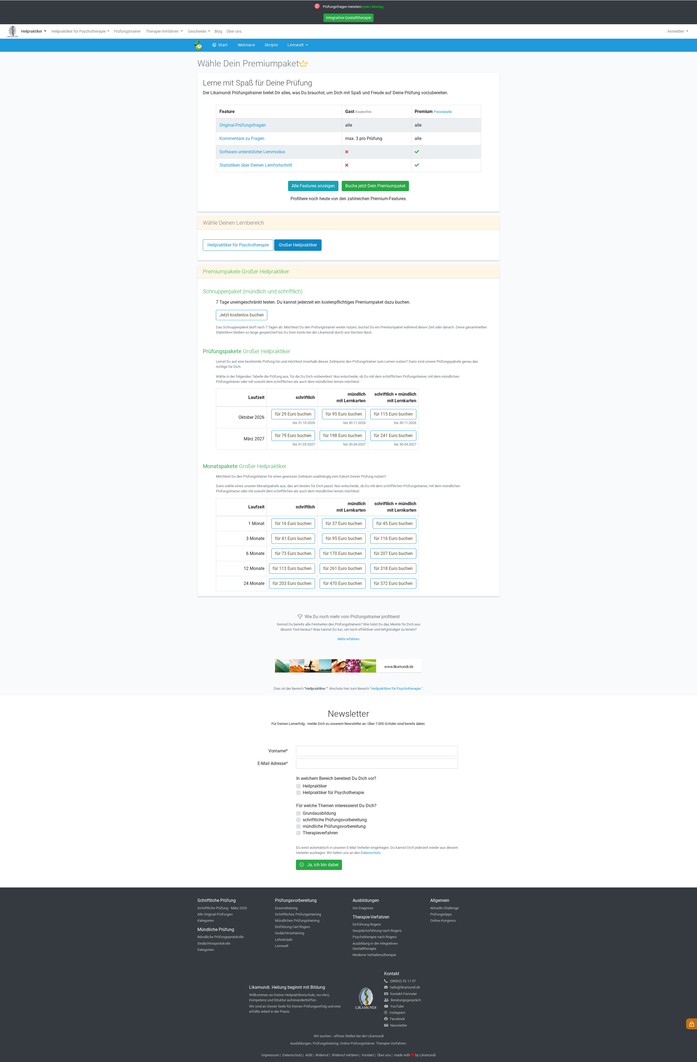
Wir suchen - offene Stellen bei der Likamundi (349, 1036)
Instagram (397, 1013)
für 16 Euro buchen (293, 523)
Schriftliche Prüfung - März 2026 (222, 908)
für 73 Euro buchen (293, 553)
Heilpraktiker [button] (32, 31)
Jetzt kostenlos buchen (241, 315)
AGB (308, 1055)
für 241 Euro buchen (393, 435)
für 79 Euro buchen (293, 435)
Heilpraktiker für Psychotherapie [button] (78, 31)
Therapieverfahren (320, 832)
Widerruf (322, 1055)
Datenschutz (370, 853)
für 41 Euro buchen (293, 538)
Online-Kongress (443, 920)
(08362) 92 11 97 (403, 981)
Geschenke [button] (197, 31)
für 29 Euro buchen (293, 414)
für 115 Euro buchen (393, 414)
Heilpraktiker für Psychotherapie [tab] (238, 245)
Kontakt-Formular (403, 994)
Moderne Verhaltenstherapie (374, 955)
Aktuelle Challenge (444, 908)
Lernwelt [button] (296, 45)
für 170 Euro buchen (342, 553)
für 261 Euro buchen (342, 568)
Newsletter (398, 1025)
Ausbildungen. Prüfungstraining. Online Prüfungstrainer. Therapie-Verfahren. (348, 1043)
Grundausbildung (319, 813)
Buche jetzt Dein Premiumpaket (375, 185)
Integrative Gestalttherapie (348, 18)
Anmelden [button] (676, 31)
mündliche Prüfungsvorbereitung (334, 826)
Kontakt (368, 1055)
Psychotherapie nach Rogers (375, 937)
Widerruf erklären (345, 1055)
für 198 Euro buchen (342, 435)
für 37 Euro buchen (344, 523)
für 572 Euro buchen (393, 583)
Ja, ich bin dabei (322, 864)
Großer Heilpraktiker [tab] (298, 245)
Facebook (397, 1019)
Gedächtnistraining (289, 933)
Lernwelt (281, 946)
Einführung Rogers (367, 924)
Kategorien (205, 920)
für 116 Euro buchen (393, 538)
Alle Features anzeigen (313, 185)
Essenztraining (286, 908)
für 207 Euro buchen (393, 553)
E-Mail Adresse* (273, 763)
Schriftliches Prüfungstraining (298, 914)
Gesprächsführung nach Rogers (377, 931)
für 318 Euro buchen (393, 568)
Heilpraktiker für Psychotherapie (333, 792)
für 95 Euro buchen (344, 414)
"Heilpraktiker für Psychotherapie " (396, 688)
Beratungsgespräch (406, 1000)
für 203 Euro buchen (292, 583)
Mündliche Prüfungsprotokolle (220, 937)
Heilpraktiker (315, 786)
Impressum (270, 1055)
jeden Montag (372, 7)
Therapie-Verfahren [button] (162, 31)
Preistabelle (443, 112)
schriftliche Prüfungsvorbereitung (335, 819)
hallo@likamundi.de (405, 987)
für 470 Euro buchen (342, 583)
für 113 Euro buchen (292, 568)
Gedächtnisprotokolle (213, 943)
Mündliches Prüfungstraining (297, 920)
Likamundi (428, 1055)
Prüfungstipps (441, 914)
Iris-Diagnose (363, 908)
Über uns (384, 1055)
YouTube (397, 1006)
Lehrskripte (283, 940)
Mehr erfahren (348, 639)
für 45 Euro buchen (394, 523)
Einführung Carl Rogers (292, 927)
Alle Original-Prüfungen (215, 914)
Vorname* (278, 750)
